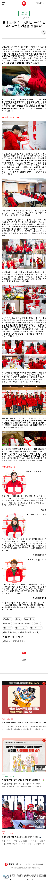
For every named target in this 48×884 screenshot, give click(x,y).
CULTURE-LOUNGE (24, 13)
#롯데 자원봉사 (20, 628)
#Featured (7, 619)
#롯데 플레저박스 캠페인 (29, 632)
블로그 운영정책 (25, 864)
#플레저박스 (22, 637)
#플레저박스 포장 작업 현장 (13, 641)
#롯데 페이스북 (35, 628)
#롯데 (37, 623)
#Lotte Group (29, 619)
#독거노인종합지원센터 (23, 623)
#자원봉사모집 (8, 637)
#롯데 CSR (7, 628)
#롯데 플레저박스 (9, 632)
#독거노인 (7, 623)
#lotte (17, 619)
